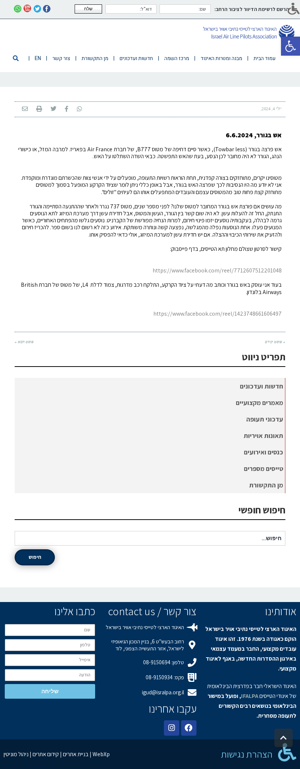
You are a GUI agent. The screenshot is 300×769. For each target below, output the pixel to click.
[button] (290, 46)
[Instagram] (171, 728)
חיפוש (35, 557)
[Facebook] (188, 728)
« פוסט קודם (275, 341)
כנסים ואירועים (263, 452)
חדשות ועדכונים (261, 386)
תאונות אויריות (263, 435)
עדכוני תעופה (264, 419)
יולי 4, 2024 (272, 108)
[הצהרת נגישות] (287, 752)
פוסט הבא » (24, 341)
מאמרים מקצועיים (259, 402)
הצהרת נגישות (247, 754)
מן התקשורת (266, 485)
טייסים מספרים (263, 468)
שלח (88, 8)
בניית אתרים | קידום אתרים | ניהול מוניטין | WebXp (57, 754)
